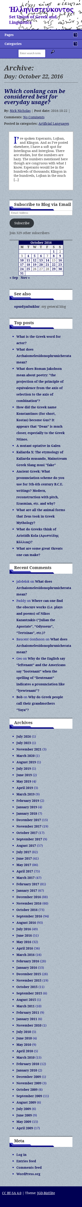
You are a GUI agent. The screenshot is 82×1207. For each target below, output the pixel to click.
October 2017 (27, 833)
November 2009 (28, 1083)
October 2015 (27, 987)
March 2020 (25, 755)
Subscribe (21, 223)
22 (54, 264)
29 (54, 269)
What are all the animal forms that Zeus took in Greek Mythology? (40, 516)
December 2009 (28, 1076)
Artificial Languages (53, 123)
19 (34, 264)
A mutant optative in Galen (38, 445)
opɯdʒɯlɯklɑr (27, 306)
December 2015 (28, 974)
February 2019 (27, 800)
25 (28, 269)
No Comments (33, 117)
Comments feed (29, 1167)
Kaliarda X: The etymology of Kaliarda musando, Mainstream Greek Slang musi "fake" (41, 458)
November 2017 (28, 826)
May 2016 (23, 942)
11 (28, 260)
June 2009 (24, 1115)
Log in (21, 1154)
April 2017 (24, 871)
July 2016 (23, 929)
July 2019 (23, 768)
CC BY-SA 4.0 (11, 1193)
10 (22, 260)
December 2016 (28, 897)
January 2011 (26, 1019)
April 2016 (24, 948)
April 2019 (24, 788)
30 (60, 269)
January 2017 (26, 890)
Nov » (25, 277)
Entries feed (26, 1161)
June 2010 (24, 1038)
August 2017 (26, 845)
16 (60, 260)
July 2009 (23, 1109)
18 (28, 264)
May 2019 (23, 781)
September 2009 (29, 1096)
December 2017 (28, 820)
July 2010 (23, 1032)
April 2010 (24, 1051)
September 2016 (29, 916)
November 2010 (28, 1025)
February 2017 (27, 884)
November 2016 (28, 903)
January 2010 (26, 1070)
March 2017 (25, 877)
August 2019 (26, 762)
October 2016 (27, 910)
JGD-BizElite (46, 1193)
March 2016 (25, 954)
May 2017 (23, 865)
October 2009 (27, 1089)
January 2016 (26, 967)
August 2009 (26, 1102)
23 (60, 264)
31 (22, 273)
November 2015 (28, 980)
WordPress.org (28, 1174)
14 (47, 260)
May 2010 (23, 1044)
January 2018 (26, 813)
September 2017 (29, 839)
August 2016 (26, 922)
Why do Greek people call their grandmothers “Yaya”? (39, 703)
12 (34, 260)
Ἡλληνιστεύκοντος (41, 9)
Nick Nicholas (20, 110)
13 (41, 260)
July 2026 (23, 736)
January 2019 (26, 807)
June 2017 (24, 858)
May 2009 (23, 1121)
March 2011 (25, 1006)
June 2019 (24, 775)
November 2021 (28, 749)
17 (22, 264)
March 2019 (25, 794)
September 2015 (29, 993)
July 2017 (23, 852)
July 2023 (23, 743)
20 (41, 264)
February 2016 (27, 961)
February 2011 (27, 1012)
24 (22, 269)
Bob (19, 697)
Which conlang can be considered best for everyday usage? (34, 96)
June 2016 (24, 935)
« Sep (14, 277)
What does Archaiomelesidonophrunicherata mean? (43, 355)
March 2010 (25, 1057)
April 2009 (24, 1128)
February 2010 (27, 1064)
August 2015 (26, 999)
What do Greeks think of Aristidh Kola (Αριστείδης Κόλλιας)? (37, 535)
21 (47, 264)
